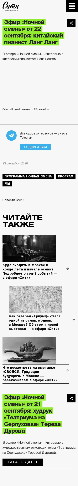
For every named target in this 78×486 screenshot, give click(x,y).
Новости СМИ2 (13, 200)
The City (10, 6)
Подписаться (35, 147)
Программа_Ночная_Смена (28, 176)
